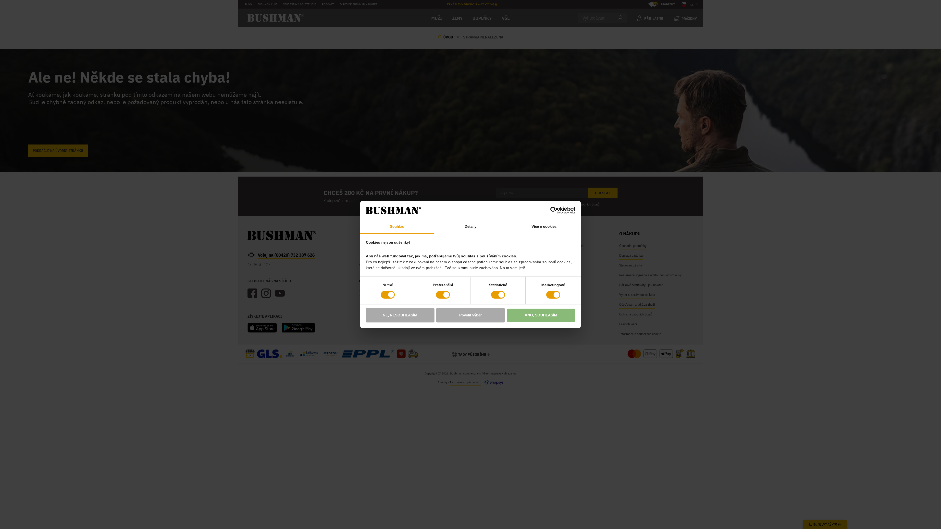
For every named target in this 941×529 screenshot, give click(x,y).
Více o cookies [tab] (544, 226)
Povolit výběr (470, 315)
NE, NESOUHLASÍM (400, 315)
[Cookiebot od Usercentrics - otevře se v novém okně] (553, 210)
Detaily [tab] (471, 226)
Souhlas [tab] (397, 226)
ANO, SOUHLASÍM (541, 315)
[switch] (443, 295)
